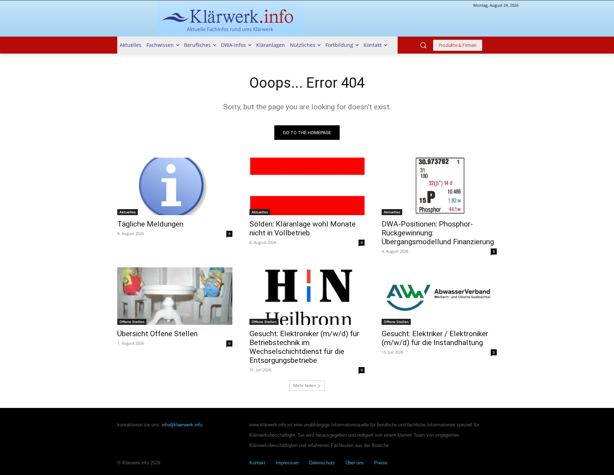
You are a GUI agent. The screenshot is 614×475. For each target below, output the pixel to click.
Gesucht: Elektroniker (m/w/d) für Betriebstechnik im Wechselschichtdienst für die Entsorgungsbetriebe (304, 347)
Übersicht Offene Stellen (157, 333)
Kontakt (257, 462)
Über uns (354, 462)
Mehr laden (304, 385)
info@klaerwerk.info (182, 424)
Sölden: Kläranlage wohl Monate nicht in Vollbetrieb (302, 228)
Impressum (287, 462)
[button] (423, 45)
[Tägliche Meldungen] (174, 186)
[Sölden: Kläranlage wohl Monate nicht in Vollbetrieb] (307, 186)
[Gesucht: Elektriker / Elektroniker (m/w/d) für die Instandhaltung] (439, 296)
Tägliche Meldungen (150, 224)
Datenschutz (322, 462)
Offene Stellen (131, 321)
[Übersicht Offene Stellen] (174, 296)
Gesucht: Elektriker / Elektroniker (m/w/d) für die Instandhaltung (435, 338)
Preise (380, 462)
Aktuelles (127, 211)
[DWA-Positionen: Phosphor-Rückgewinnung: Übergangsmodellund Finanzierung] (439, 186)
